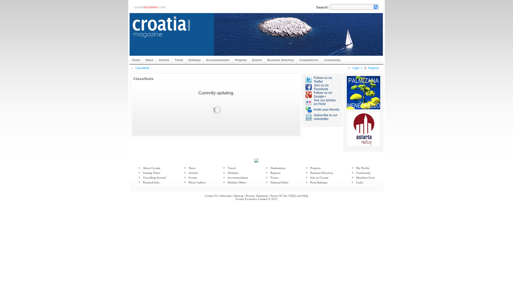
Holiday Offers (237, 182)
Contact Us (211, 195)
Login (355, 68)
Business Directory (321, 172)
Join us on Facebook (321, 87)
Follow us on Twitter (323, 79)
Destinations (277, 168)
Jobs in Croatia (319, 177)
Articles (193, 172)
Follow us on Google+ (323, 94)
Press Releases (318, 182)
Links (359, 182)
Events (193, 177)
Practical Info (151, 182)
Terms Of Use (278, 195)
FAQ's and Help (298, 195)
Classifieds (142, 68)
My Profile (363, 168)
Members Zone (365, 177)
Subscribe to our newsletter (325, 117)
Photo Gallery (197, 182)
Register (373, 68)
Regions (275, 172)
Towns (274, 177)
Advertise (226, 195)
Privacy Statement (257, 195)
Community (363, 172)
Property (315, 168)
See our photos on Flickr (325, 102)
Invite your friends (326, 109)
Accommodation (238, 177)
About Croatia (151, 168)
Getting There (151, 172)
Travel (232, 168)
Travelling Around (154, 177)
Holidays (233, 172)
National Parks (279, 182)
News (192, 168)
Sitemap (239, 195)
